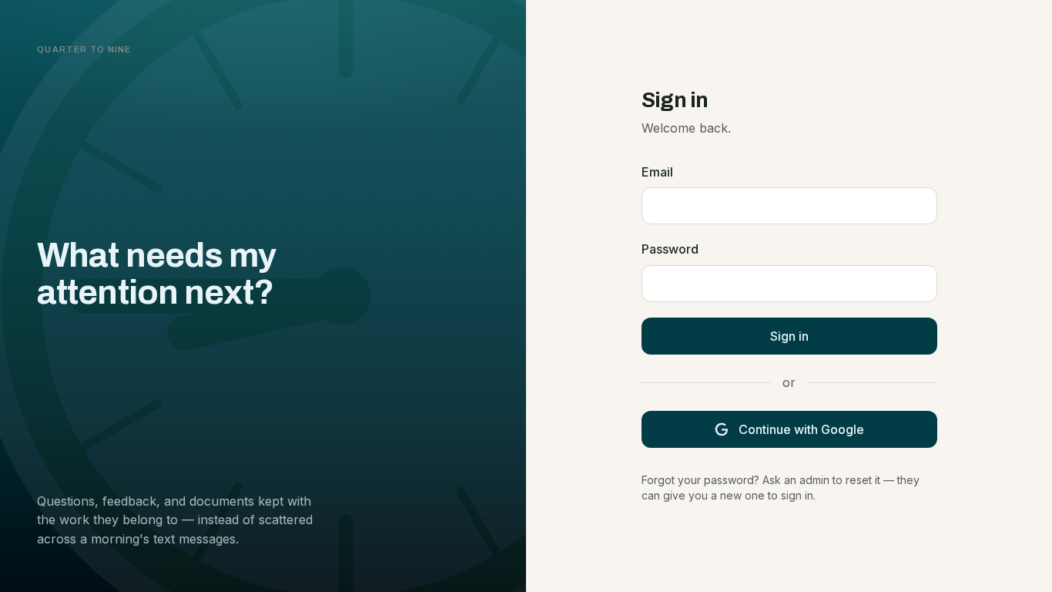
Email (657, 172)
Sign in (789, 336)
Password (670, 249)
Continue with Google (801, 429)
